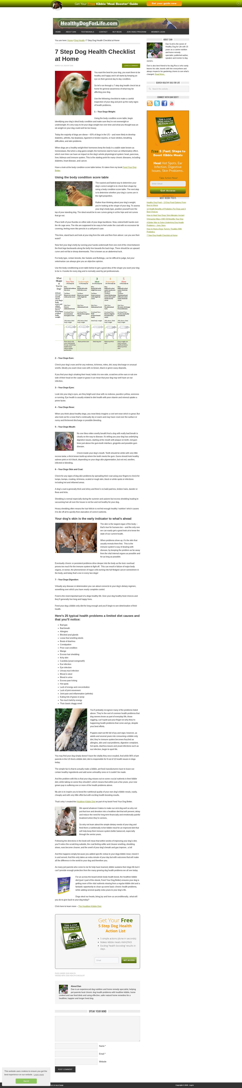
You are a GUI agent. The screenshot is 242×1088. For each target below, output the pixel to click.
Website (102, 1062)
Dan (71, 66)
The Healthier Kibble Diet (89, 906)
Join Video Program (136, 32)
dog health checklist (75, 975)
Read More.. (160, 74)
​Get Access (167, 190)
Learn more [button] (39, 1075)
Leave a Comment (131, 66)
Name (101, 1046)
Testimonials (87, 32)
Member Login (158, 32)
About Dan (71, 32)
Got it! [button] (26, 1081)
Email (101, 1054)
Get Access (129, 960)
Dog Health (71, 973)
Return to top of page (55, 1085)
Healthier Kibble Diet (86, 802)
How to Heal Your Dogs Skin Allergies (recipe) (165, 215)
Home (58, 32)
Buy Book (117, 32)
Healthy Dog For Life (121, 23)
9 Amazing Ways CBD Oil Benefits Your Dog (165, 219)
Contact (103, 32)
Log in (191, 1085)
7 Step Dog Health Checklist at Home (162, 235)
